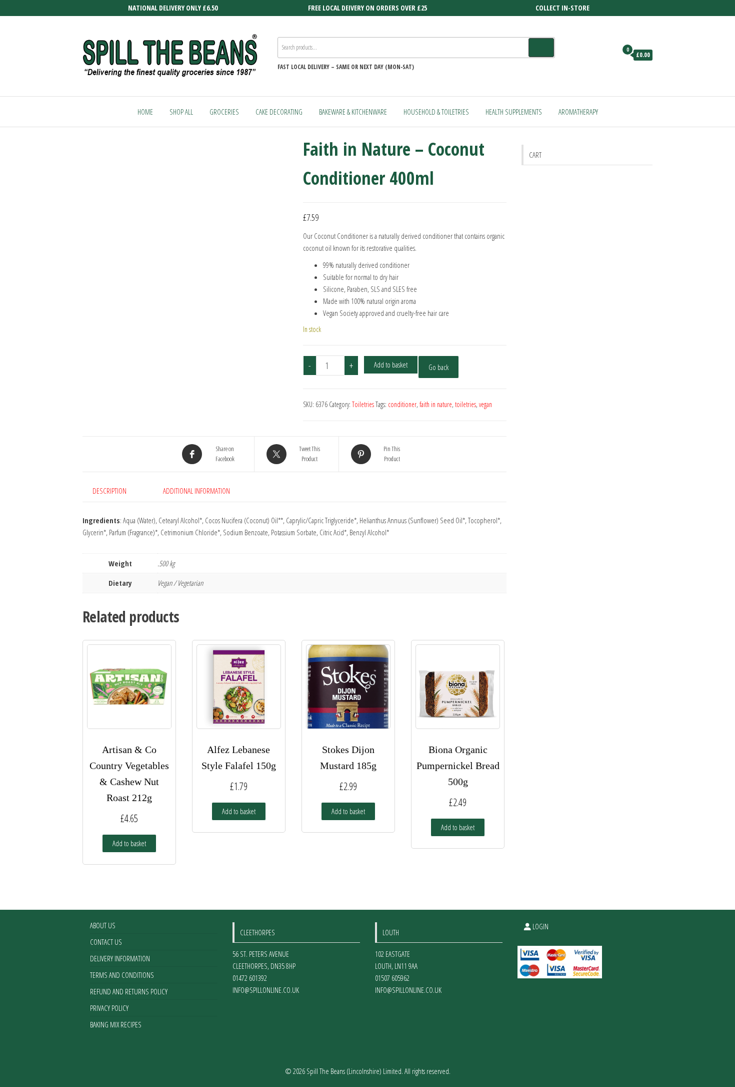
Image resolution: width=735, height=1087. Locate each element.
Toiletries (363, 404)
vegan (485, 404)
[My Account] (606, 55)
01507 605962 (392, 978)
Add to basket (391, 364)
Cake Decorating (279, 112)
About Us (103, 925)
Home (145, 112)
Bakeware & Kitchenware (353, 112)
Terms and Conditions (122, 975)
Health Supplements (514, 112)
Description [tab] (109, 491)
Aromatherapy (578, 112)
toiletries (465, 404)
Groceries (224, 112)
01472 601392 (249, 978)
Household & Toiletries (436, 112)
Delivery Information (120, 958)
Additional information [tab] (196, 491)
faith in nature (436, 404)
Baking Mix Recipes (116, 1024)
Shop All (181, 112)
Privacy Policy (109, 1008)
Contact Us (106, 942)
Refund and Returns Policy (129, 991)
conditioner (402, 404)
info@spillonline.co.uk (265, 990)
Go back (438, 367)
